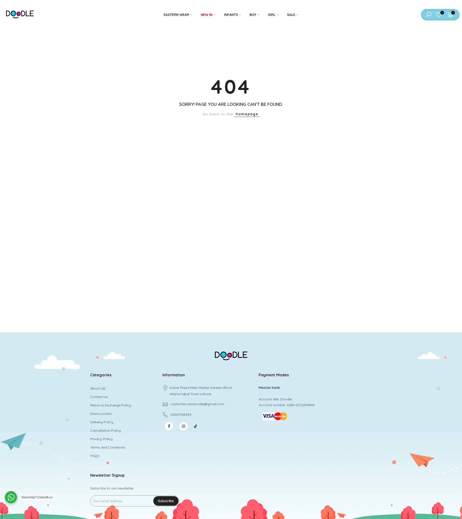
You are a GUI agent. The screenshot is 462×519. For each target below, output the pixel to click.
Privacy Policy (101, 439)
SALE (291, 15)
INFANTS (231, 15)
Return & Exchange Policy (110, 405)
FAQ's (95, 456)
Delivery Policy (101, 422)
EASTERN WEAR (176, 15)
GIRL (272, 15)
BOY (253, 15)
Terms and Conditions (107, 447)
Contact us (99, 397)
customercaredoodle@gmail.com (197, 404)
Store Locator (101, 413)
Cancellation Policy (105, 430)
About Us (97, 388)
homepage (247, 114)
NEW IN (206, 15)
